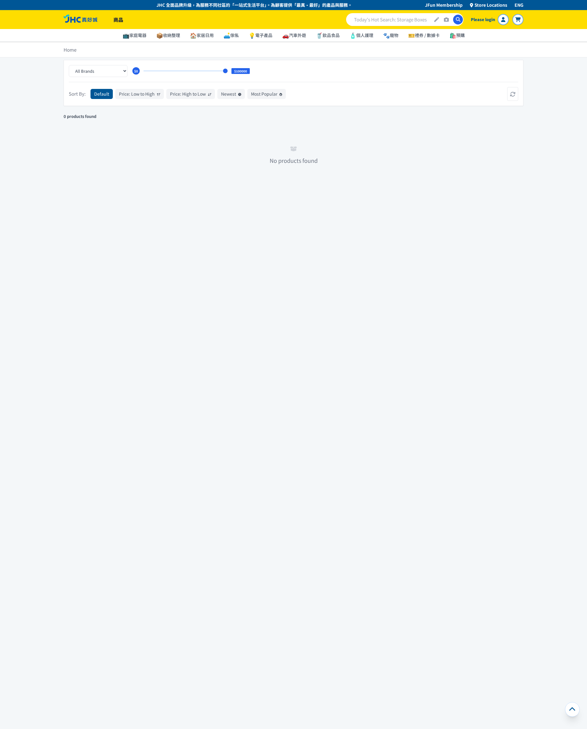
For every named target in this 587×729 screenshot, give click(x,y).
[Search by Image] (446, 19)
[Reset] (512, 94)
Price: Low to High (137, 94)
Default (101, 94)
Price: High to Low (188, 94)
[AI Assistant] (436, 19)
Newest (229, 94)
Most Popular (264, 94)
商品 (118, 19)
